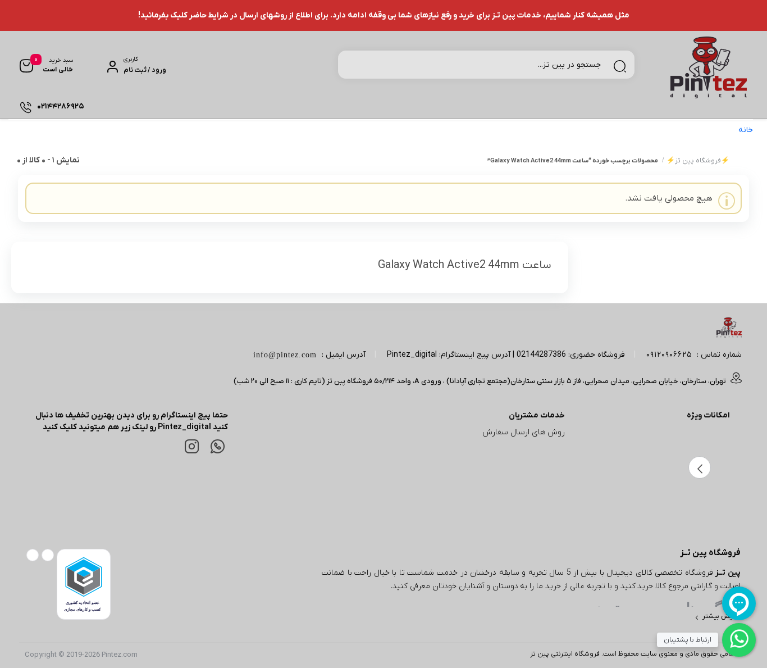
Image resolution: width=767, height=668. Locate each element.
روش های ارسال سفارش (523, 432)
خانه (745, 130)
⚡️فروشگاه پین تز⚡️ (697, 160)
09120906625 (669, 354)
